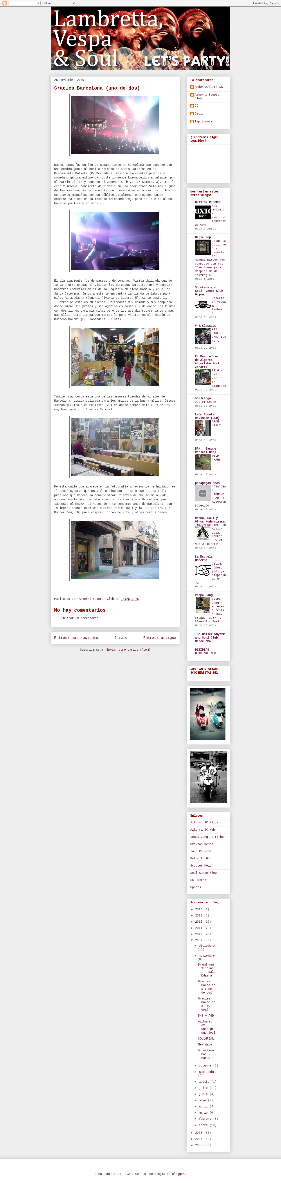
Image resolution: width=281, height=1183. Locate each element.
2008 (199, 1133)
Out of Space (205, 402)
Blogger (178, 1174)
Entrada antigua (159, 638)
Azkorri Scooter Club (208, 96)
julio (204, 1088)
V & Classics (205, 326)
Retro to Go (200, 858)
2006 (199, 1145)
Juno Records (200, 851)
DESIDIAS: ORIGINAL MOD (205, 651)
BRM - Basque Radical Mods (205, 450)
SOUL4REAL (206, 1038)
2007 (199, 1139)
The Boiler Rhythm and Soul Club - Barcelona (210, 637)
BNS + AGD (206, 1015)
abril (204, 1106)
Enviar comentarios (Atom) (128, 650)
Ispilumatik (204, 121)
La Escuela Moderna (204, 558)
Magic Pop (203, 237)
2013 (199, 915)
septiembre (207, 1072)
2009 (199, 940)
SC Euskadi (199, 880)
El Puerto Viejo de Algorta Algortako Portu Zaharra (208, 362)
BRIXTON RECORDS (208, 202)
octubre (206, 1065)
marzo (204, 1112)
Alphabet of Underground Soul (206, 1027)
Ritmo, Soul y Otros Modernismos (210, 519)
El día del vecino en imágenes (219, 378)
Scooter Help (200, 865)
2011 (199, 928)
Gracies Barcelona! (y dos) (206, 1004)
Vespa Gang (204, 595)
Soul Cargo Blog (203, 873)
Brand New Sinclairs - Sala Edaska (206, 970)
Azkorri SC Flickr (205, 822)
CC (196, 106)
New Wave (205, 1044)
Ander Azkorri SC (209, 87)
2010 (199, 934)
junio (204, 1094)
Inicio (120, 638)
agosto (205, 1082)
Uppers (195, 887)
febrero (206, 1119)
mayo (203, 1100)
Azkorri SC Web (202, 830)
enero (204, 1125)
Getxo (199, 113)
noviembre (207, 955)
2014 (199, 909)
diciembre (207, 946)
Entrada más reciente (76, 638)
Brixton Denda (201, 844)
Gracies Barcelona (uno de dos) (206, 987)
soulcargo (203, 398)
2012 (199, 921)
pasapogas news (207, 483)
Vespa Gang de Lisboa (207, 837)
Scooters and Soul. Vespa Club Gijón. (209, 291)
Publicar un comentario (79, 618)
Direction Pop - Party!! (206, 1054)
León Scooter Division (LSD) (207, 416)
